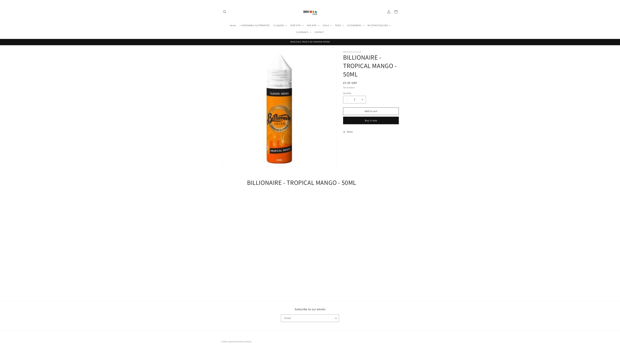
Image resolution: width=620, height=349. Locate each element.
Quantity (347, 93)
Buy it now (371, 120)
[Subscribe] (335, 318)
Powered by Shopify (243, 341)
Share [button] (350, 131)
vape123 (231, 341)
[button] (224, 11)
